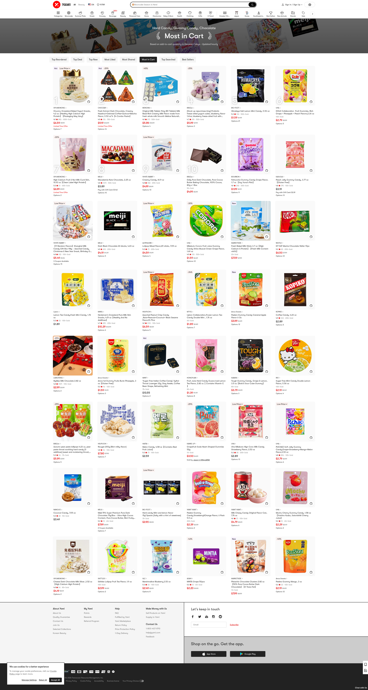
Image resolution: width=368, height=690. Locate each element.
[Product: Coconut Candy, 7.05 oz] (73, 487)
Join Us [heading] (56, 625)
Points (86, 613)
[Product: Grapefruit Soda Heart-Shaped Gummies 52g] (206, 421)
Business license (113, 681)
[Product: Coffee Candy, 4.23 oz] (295, 289)
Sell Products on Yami (155, 613)
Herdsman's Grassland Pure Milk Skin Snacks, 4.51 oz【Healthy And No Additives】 (114, 317)
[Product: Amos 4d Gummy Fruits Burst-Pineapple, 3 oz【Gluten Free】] (117, 356)
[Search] (252, 4)
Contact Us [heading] (58, 621)
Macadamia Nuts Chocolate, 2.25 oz (114, 180)
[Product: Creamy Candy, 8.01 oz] (162, 154)
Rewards (87, 617)
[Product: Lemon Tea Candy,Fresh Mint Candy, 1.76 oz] (73, 289)
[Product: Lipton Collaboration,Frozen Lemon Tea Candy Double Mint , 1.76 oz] (206, 289)
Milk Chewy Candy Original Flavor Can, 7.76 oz (249, 514)
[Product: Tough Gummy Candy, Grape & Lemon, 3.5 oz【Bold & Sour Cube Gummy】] (251, 356)
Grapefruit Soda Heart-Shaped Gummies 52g (205, 448)
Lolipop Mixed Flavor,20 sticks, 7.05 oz (159, 246)
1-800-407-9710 (153, 628)
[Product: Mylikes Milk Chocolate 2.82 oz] (73, 356)
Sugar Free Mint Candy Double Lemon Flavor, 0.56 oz (293, 382)
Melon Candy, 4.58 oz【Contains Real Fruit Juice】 (159, 448)
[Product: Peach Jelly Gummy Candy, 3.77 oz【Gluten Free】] (295, 154)
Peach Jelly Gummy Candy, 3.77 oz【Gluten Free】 (292, 181)
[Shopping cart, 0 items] (309, 4)
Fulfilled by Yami (122, 617)
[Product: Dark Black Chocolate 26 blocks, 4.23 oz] (117, 221)
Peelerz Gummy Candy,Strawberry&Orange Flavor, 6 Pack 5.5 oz (206, 515)
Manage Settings (29, 680)
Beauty (81, 4)
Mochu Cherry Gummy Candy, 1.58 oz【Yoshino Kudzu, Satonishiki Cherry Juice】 (293, 515)
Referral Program (91, 621)
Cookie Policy (85, 681)
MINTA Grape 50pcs (196, 581)
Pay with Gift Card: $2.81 (285, 192)
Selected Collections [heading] (62, 629)
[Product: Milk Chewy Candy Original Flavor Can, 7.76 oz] (251, 487)
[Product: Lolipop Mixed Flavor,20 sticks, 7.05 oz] (162, 221)
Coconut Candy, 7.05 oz (64, 513)
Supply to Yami (152, 617)
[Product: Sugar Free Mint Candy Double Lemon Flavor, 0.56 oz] (295, 356)
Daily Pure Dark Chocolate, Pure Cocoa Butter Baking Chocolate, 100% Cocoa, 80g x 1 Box (205, 182)
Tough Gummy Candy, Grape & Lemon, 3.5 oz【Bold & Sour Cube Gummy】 (249, 382)
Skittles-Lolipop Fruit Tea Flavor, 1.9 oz (115, 581)
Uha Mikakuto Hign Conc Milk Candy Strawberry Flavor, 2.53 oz (247, 448)
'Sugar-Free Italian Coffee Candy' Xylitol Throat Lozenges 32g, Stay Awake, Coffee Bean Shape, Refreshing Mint (161, 383)
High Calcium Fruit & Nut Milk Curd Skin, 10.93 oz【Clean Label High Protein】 (71, 181)
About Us (57, 613)
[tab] (59, 59)
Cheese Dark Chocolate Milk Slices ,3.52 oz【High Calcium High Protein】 (72, 582)
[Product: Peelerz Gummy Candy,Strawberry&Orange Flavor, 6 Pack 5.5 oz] (206, 487)
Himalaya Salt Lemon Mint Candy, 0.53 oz (250, 111)
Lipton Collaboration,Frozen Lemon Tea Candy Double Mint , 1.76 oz (204, 316)
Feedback (150, 636)
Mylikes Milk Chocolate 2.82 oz (67, 381)
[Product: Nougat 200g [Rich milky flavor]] (117, 421)
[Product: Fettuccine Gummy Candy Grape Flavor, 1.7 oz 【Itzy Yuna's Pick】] (251, 154)
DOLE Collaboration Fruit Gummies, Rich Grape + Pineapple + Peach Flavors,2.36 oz (295, 112)
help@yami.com (153, 632)
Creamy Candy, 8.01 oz (153, 180)
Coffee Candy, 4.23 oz (286, 315)
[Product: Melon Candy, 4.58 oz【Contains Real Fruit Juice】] (162, 421)
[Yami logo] (62, 4)
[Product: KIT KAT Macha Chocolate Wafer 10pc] (295, 221)
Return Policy (121, 625)
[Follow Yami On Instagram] (213, 616)
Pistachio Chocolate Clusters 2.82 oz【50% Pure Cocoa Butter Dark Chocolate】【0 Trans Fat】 (247, 584)
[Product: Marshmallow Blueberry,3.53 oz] (162, 556)
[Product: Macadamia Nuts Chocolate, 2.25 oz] (117, 154)
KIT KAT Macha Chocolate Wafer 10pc (292, 246)
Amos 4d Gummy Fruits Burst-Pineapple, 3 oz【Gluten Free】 (117, 382)
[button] (100, 4)
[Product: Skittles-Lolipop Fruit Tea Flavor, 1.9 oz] (117, 556)
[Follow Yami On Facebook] (192, 616)
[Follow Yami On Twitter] (199, 616)
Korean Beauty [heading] (59, 633)
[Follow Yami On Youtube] (206, 616)
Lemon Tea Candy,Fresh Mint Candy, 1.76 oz (72, 316)
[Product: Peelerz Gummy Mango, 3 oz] (295, 556)
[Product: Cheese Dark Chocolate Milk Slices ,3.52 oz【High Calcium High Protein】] (73, 556)
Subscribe (234, 625)
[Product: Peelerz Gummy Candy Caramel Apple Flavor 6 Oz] (251, 289)
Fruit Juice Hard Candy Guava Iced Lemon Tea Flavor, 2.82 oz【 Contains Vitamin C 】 (206, 383)
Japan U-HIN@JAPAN (201, 460)
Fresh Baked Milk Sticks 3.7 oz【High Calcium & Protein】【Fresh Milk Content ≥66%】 (249, 248)
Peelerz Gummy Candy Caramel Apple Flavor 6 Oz (248, 316)
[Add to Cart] (89, 102)
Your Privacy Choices (131, 681)
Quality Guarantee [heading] (61, 617)
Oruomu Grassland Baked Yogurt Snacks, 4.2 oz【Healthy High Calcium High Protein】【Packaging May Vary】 (72, 113)
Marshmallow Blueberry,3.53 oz (156, 581)
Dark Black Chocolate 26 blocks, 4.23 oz (116, 246)
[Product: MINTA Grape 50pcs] (206, 556)
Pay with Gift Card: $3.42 (108, 190)
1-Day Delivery (121, 633)
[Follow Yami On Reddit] (220, 616)
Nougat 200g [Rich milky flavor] (112, 447)
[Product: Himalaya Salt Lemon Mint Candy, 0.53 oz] (251, 86)
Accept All (55, 680)
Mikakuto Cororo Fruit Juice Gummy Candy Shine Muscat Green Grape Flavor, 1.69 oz (206, 248)
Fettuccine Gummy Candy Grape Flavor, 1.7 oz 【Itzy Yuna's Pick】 (249, 181)
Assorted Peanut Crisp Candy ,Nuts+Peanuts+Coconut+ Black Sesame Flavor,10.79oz (160, 317)
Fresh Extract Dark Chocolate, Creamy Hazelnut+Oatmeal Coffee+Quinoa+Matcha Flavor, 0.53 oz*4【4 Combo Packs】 (117, 113)
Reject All (43, 680)
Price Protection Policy (125, 629)
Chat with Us (361, 688)
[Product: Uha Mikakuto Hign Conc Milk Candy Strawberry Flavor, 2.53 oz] (251, 421)
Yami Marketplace (123, 621)
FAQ (117, 613)
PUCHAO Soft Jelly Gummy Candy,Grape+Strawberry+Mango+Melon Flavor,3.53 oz (294, 449)
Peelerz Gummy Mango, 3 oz (289, 581)
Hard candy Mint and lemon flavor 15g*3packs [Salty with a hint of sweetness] (161, 514)
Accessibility (99, 681)
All (75, 4)
